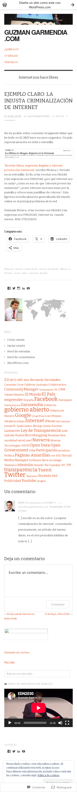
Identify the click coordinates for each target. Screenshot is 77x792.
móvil (21, 440)
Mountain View (57, 435)
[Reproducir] (10, 723)
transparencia (20, 470)
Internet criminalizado (26, 268)
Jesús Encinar (52, 426)
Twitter (15, 475)
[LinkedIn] (23, 288)
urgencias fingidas (38, 272)
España (29, 400)
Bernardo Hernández (45, 380)
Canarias (10, 384)
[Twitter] (14, 288)
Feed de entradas (18, 351)
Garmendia (32, 404)
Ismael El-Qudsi (14, 426)
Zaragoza (41, 481)
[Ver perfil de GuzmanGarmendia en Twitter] (14, 751)
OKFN (25, 445)
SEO (58, 455)
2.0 (6, 379)
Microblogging (36, 435)
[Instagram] (18, 288)
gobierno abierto (26, 409)
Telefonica (10, 465)
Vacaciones (31, 476)
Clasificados (42, 384)
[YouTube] (28, 288)
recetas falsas (20, 272)
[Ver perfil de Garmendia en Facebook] (9, 751)
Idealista (10, 421)
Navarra (41, 440)
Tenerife (39, 465)
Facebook (46, 399)
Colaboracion (57, 384)
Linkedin (9, 435)
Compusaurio (46, 389)
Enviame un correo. (17, 652)
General (60, 116)
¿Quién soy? (11, 49)
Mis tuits (9, 662)
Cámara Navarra (14, 394)
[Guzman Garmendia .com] (38, 17)
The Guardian (52, 465)
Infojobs (20, 421)
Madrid (19, 435)
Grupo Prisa (38, 416)
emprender (13, 399)
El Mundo (33, 394)
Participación (47, 450)
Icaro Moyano (52, 416)
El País (48, 394)
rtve (53, 455)
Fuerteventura (12, 405)
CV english (11, 56)
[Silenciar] (60, 723)
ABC (20, 380)
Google (23, 415)
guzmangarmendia (39, 116)
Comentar (58, 604)
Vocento (44, 476)
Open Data (40, 445)
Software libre (38, 460)
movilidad (10, 440)
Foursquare (65, 400)
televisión (25, 465)
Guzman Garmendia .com (35, 35)
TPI (68, 465)
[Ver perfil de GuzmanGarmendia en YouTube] (23, 751)
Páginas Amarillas (32, 455)
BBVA (27, 380)
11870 (13, 380)
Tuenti (45, 469)
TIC (63, 465)
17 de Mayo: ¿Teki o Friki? (57, 614)
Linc (65, 431)
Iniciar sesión (16, 345)
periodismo (64, 450)
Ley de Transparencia (41, 430)
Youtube (29, 480)
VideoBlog (11, 62)
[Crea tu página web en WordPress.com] (38, 5)
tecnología (55, 460)
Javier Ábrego (33, 426)
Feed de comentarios (21, 357)
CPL (56, 389)
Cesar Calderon (26, 384)
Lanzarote (12, 431)
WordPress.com (17, 362)
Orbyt (32, 450)
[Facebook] (9, 288)
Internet (34, 420)
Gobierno (50, 405)
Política (9, 455)
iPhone (50, 421)
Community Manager (21, 389)
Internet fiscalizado (49, 268)
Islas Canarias (63, 421)
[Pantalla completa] (67, 723)
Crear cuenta (15, 339)
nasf (29, 440)
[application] (38, 708)
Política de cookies (48, 775)
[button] (13, 309)
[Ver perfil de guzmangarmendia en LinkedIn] (18, 751)
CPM (61, 389)
